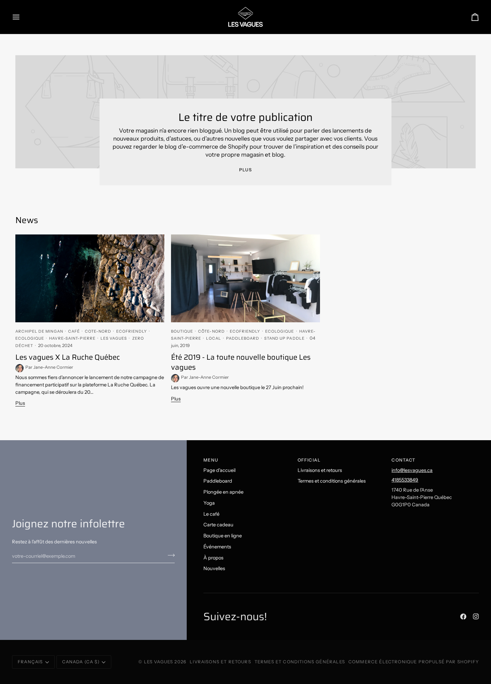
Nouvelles (214, 568)
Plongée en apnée (223, 492)
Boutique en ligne (222, 536)
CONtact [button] (403, 460)
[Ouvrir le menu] (22, 17)
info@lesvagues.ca (412, 470)
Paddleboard (217, 481)
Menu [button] (210, 460)
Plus (245, 169)
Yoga (209, 503)
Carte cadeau (218, 525)
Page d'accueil (219, 470)
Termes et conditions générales (332, 481)
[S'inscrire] (169, 555)
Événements (217, 547)
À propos (213, 558)
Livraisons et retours (320, 470)
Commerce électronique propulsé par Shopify (413, 661)
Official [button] (309, 460)
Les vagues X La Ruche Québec (67, 357)
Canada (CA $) (81, 661)
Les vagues (159, 661)
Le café (211, 514)
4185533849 (404, 480)
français (30, 661)
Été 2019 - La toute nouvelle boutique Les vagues (241, 362)
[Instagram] (476, 617)
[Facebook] (463, 617)
